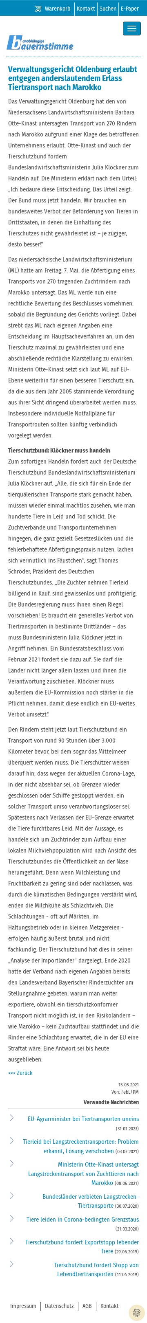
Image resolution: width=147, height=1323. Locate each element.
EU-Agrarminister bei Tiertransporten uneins (83, 1119)
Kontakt (86, 9)
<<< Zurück (20, 1073)
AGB (87, 1306)
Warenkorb (57, 9)
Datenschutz (59, 1306)
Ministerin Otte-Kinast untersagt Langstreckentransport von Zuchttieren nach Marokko (83, 1174)
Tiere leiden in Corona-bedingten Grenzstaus (83, 1220)
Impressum (23, 1306)
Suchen (108, 9)
